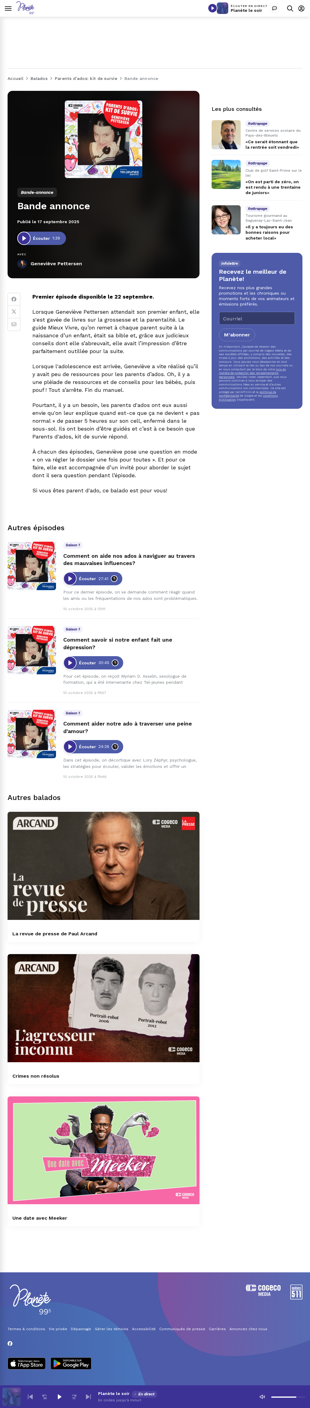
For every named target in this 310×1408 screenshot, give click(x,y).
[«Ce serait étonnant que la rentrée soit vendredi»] (226, 134)
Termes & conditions (26, 1329)
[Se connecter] (301, 8)
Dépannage (81, 1329)
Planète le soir (246, 10)
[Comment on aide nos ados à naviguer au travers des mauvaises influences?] (32, 566)
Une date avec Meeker (39, 1218)
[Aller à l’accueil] (25, 12)
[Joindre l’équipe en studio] (274, 8)
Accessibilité (144, 1329)
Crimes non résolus (35, 1076)
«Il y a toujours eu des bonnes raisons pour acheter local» (269, 232)
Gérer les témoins (111, 1329)
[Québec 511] (296, 1298)
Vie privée (58, 1329)
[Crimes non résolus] (104, 1008)
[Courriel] (14, 324)
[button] (30, 1397)
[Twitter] (14, 312)
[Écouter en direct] (212, 8)
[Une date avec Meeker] (104, 1150)
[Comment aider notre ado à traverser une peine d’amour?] (32, 734)
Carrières (217, 1329)
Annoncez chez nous (248, 1329)
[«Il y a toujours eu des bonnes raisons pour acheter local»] (226, 219)
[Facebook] (14, 299)
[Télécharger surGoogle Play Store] (71, 1364)
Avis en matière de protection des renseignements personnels (252, 373)
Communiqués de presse (182, 1329)
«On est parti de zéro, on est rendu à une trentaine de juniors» (273, 187)
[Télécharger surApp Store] (27, 1364)
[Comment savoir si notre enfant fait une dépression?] (32, 650)
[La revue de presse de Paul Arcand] (104, 866)
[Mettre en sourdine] (262, 1397)
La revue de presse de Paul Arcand (54, 934)
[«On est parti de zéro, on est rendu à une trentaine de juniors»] (226, 174)
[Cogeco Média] (263, 1294)
